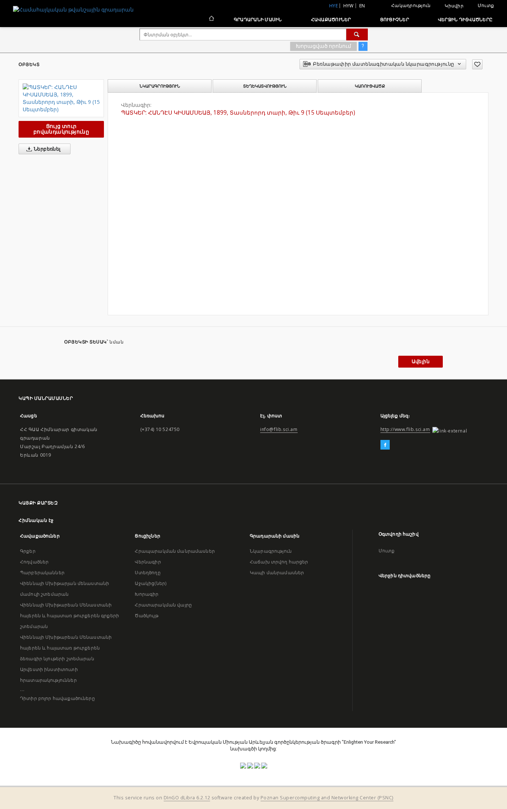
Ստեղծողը (147, 572)
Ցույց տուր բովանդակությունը (61, 129)
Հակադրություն (411, 5)
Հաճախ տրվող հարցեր (279, 562)
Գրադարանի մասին (258, 19)
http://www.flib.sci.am (405, 429)
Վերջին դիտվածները (465, 19)
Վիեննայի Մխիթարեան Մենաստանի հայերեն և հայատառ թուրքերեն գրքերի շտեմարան (69, 615)
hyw (348, 5)
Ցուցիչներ (394, 19)
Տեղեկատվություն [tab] (265, 86)
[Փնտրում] (357, 34)
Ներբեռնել (47, 149)
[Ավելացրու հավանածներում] (477, 64)
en (362, 5)
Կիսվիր (454, 6)
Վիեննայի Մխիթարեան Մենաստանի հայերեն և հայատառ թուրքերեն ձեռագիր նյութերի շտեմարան (66, 648)
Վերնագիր (148, 562)
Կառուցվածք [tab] (370, 86)
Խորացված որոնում (323, 46)
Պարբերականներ (42, 572)
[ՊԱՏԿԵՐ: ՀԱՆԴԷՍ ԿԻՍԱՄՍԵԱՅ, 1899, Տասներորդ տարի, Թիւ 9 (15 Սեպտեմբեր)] (61, 98)
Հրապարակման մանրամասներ (175, 551)
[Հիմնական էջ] (211, 19)
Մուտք (486, 5)
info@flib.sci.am (279, 429)
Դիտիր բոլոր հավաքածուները (57, 698)
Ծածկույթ (146, 615)
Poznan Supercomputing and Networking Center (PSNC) (327, 798)
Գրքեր (28, 551)
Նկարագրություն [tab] (160, 86)
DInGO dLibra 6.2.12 (187, 798)
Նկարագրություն (271, 551)
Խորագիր (146, 594)
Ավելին (420, 361)
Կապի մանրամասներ (277, 572)
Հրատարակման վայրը (163, 605)
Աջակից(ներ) (150, 583)
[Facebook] (385, 445)
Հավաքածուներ (331, 19)
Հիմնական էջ (36, 520)
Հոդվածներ (34, 562)
